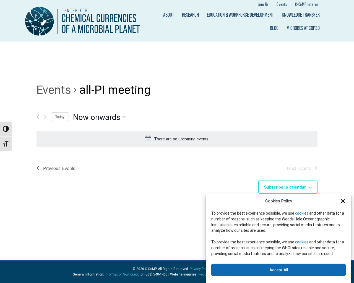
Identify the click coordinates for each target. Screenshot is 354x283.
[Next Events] (45, 116)
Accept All (278, 269)
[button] (343, 201)
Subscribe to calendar (285, 187)
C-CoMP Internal (307, 4)
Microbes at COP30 (303, 28)
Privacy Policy (200, 269)
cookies (301, 213)
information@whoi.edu (122, 274)
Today (59, 116)
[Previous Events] (38, 116)
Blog (274, 28)
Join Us (263, 4)
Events (282, 4)
